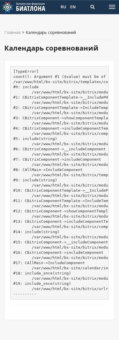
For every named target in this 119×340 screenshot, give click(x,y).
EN (73, 6)
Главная (12, 32)
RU (63, 6)
